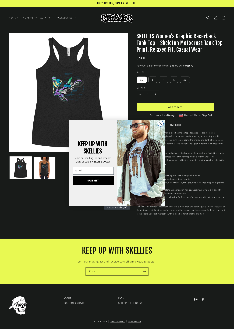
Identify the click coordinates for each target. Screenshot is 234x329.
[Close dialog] (160, 123)
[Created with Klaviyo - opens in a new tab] (117, 208)
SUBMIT (93, 180)
